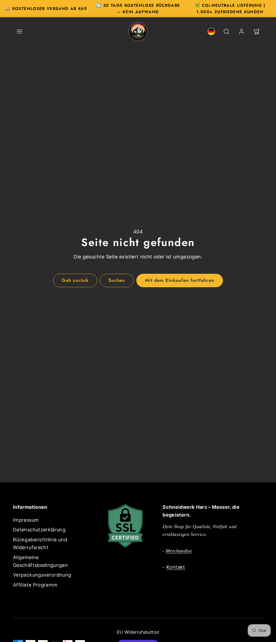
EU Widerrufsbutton (138, 632)
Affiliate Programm (35, 585)
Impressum (26, 520)
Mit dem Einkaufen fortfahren (180, 280)
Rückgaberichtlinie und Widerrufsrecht (40, 543)
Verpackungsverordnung (42, 575)
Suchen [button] (116, 280)
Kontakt (175, 567)
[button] (19, 31)
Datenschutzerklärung (39, 529)
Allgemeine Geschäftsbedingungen (40, 561)
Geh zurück (75, 280)
